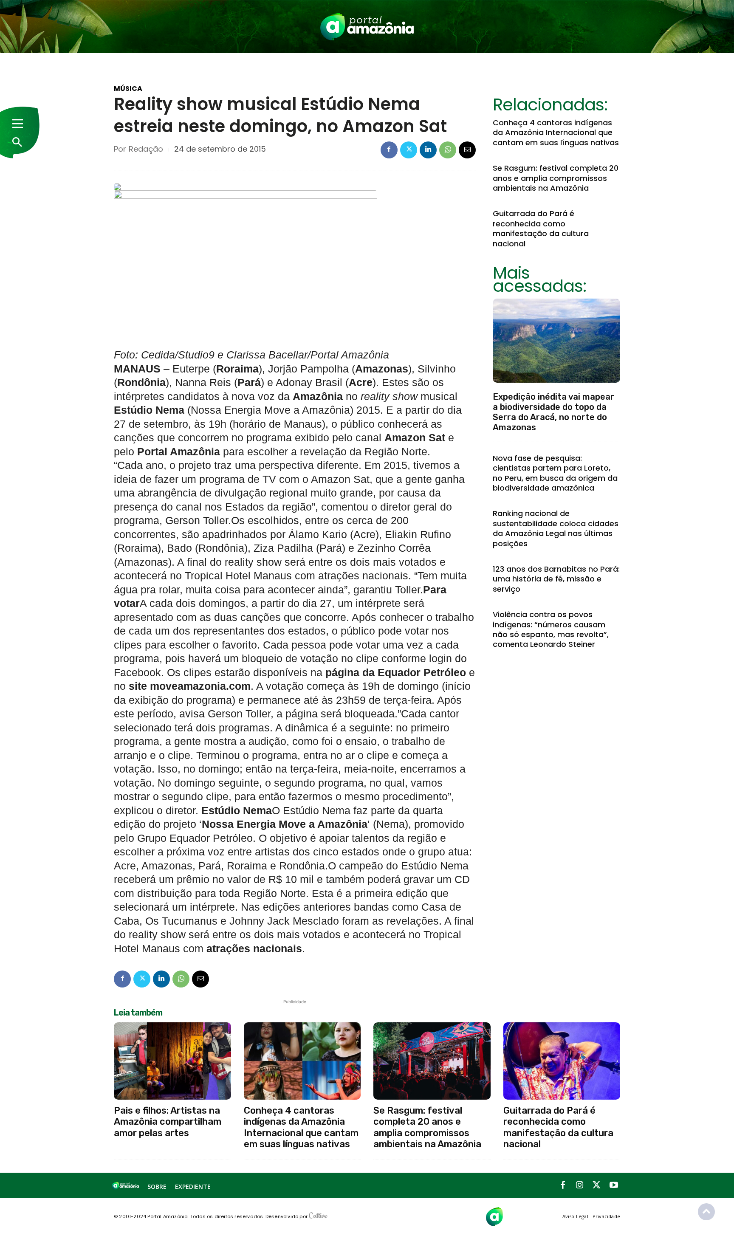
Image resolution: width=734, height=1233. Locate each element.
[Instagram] (579, 1185)
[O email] (467, 149)
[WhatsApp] (447, 149)
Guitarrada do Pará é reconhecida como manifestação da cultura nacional (541, 228)
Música (128, 88)
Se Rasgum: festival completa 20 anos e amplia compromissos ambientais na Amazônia (555, 178)
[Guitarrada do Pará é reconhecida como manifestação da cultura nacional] (562, 1061)
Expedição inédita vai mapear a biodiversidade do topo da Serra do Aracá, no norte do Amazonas (553, 412)
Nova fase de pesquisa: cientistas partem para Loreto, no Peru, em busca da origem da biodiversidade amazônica (555, 473)
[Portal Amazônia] (367, 26)
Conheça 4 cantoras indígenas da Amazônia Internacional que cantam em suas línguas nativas (556, 132)
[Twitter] (408, 149)
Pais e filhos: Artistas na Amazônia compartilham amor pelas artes (167, 1122)
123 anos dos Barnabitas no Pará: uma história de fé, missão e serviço (556, 579)
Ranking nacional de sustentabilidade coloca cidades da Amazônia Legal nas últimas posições (555, 528)
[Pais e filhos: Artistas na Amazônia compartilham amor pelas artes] (172, 1061)
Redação (146, 149)
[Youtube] (613, 1185)
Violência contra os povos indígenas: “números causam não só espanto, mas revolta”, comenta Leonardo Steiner (551, 629)
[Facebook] (389, 149)
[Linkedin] (428, 149)
